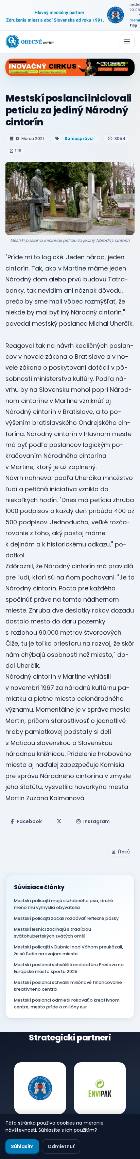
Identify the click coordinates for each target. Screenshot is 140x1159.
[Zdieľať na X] (59, 821)
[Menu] (127, 41)
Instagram (96, 821)
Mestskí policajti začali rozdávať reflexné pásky (66, 918)
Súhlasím (22, 1146)
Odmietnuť (61, 1146)
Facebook (29, 821)
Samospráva (79, 138)
